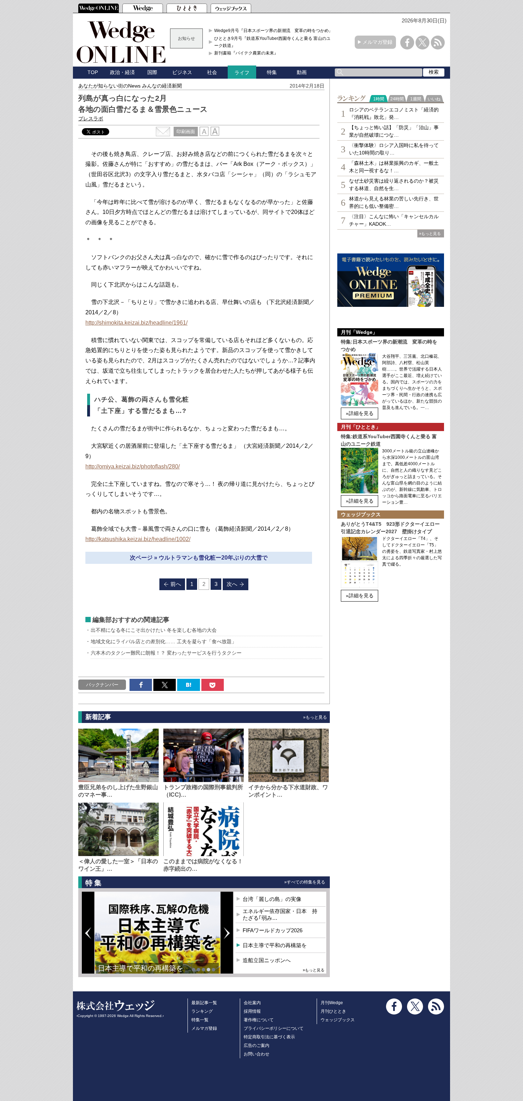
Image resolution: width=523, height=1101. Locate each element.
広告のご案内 (256, 1045)
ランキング (202, 1011)
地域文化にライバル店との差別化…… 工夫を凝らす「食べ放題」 (164, 641)
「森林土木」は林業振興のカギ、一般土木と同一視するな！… (394, 166)
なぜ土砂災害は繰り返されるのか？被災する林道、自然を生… (394, 184)
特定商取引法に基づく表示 (269, 1036)
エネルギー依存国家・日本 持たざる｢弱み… (280, 914)
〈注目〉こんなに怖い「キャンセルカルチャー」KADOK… (394, 220)
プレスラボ (90, 118)
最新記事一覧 (204, 1002)
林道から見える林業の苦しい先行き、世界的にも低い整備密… (394, 202)
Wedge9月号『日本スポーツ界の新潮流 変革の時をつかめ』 (273, 30)
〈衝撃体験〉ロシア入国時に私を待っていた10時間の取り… (394, 149)
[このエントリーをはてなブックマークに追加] (188, 685)
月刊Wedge (332, 1002)
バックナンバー (102, 684)
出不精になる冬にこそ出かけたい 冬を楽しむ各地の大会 (154, 630)
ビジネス (182, 72)
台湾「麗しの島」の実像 (272, 899)
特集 (272, 72)
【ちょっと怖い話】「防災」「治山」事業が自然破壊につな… (394, 131)
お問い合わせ (256, 1054)
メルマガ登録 (377, 42)
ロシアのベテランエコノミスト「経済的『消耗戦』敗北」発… (394, 113)
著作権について (259, 1019)
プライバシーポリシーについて (273, 1028)
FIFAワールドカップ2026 (272, 930)
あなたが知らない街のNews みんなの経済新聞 (130, 86)
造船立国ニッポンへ (267, 960)
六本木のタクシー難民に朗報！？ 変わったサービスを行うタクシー (166, 653)
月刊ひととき (333, 1011)
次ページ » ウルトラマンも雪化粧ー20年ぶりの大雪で (199, 558)
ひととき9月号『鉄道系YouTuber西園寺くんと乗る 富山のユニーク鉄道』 (274, 42)
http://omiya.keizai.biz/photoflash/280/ (132, 466)
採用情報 (252, 1011)
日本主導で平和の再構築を (140, 968)
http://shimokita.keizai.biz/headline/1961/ (136, 323)
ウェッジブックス (338, 1019)
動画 (302, 72)
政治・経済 (122, 72)
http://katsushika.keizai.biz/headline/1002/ (137, 539)
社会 (212, 72)
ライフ (241, 72)
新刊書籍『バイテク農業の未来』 (246, 53)
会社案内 (252, 1002)
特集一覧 (199, 1019)
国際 (152, 72)
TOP (93, 72)
